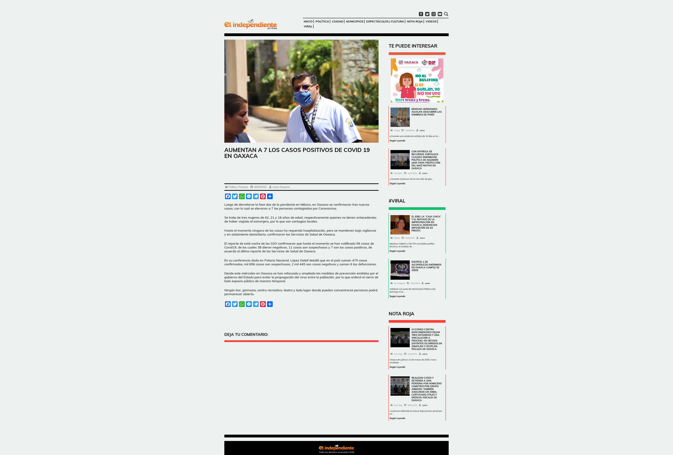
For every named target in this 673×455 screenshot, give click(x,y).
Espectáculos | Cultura (385, 21)
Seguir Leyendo (397, 140)
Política (322, 21)
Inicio (308, 21)
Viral (308, 26)
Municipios (354, 21)
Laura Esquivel (281, 187)
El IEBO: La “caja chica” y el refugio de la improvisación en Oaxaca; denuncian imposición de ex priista (426, 223)
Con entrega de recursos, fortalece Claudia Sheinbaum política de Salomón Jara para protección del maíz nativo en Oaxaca (426, 160)
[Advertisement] (301, 172)
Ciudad (337, 21)
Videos (431, 21)
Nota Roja (415, 21)
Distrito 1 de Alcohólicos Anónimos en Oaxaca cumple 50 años (426, 266)
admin (422, 130)
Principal (243, 187)
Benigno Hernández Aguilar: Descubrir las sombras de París (427, 112)
